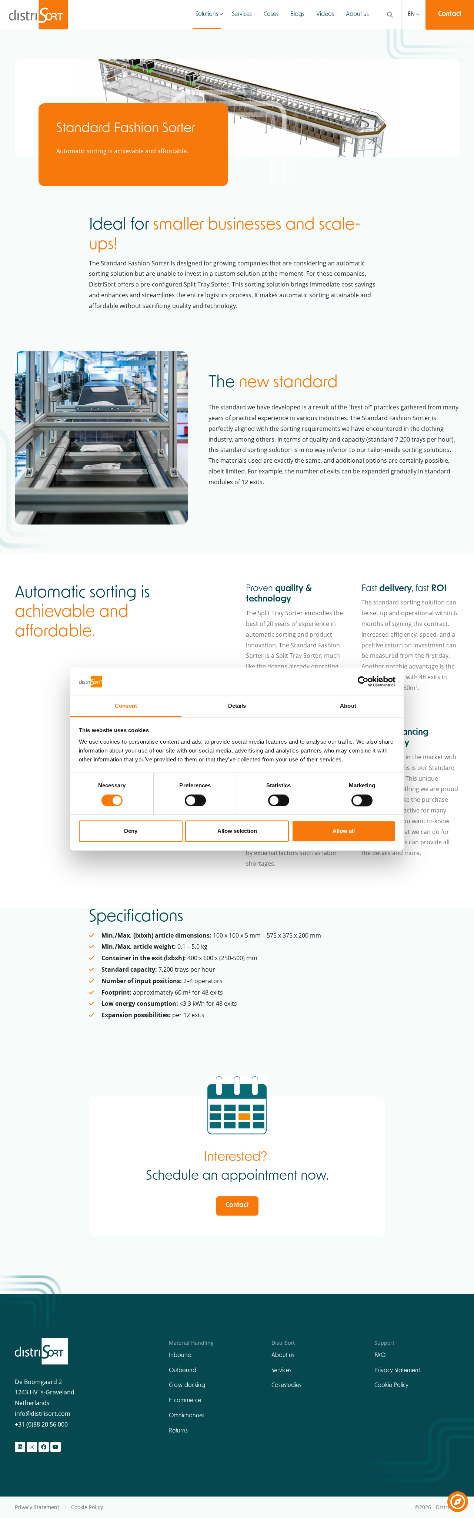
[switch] (195, 800)
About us (357, 14)
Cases (271, 14)
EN (411, 14)
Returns (178, 1431)
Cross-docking (187, 1385)
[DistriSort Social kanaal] (20, 1447)
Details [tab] (237, 706)
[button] (221, 14)
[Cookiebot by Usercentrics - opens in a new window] (363, 681)
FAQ (379, 1355)
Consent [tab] (126, 706)
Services (242, 14)
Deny (130, 831)
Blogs (297, 14)
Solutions (207, 14)
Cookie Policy (391, 1385)
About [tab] (348, 706)
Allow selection (237, 831)
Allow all (344, 831)
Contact (449, 14)
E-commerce (185, 1401)
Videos (325, 14)
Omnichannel (186, 1416)
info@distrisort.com (42, 1414)
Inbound (180, 1355)
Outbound (182, 1371)
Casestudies (286, 1385)
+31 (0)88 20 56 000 (41, 1424)
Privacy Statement (397, 1371)
